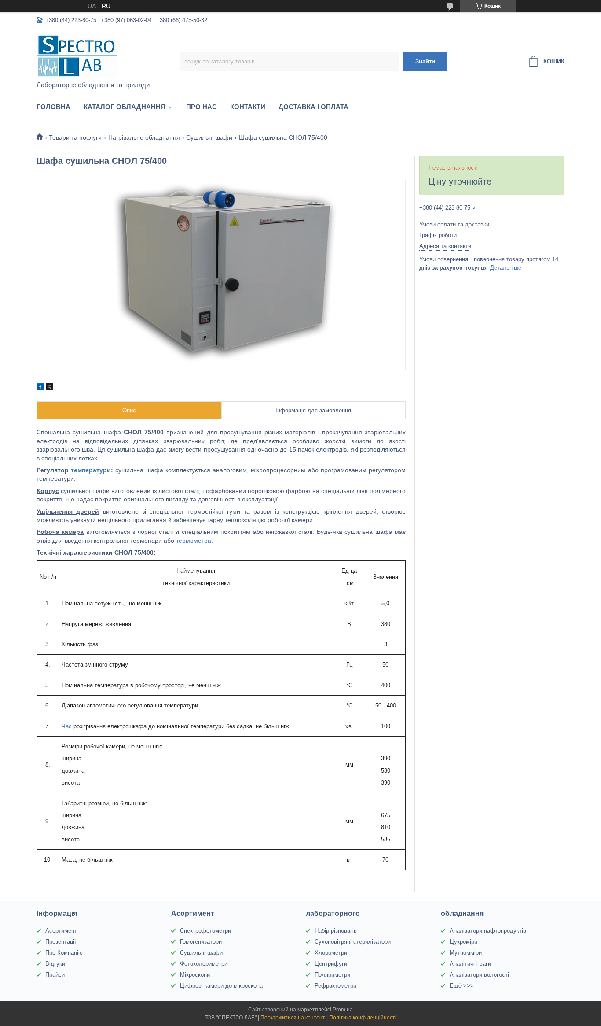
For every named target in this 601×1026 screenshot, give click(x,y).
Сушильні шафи (209, 137)
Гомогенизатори (201, 941)
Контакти (247, 107)
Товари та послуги (75, 137)
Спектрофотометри (205, 930)
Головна (53, 107)
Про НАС (201, 107)
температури (91, 470)
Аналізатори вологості (479, 974)
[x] (49, 388)
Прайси (55, 974)
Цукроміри (463, 941)
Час (67, 726)
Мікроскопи (195, 974)
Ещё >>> (462, 985)
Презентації (60, 941)
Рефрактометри (335, 985)
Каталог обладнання (124, 107)
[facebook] (40, 388)
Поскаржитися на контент (292, 1018)
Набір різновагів (336, 930)
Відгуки (55, 963)
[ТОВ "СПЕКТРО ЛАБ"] (108, 55)
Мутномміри (466, 952)
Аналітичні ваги (470, 963)
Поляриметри (332, 974)
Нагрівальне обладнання (144, 137)
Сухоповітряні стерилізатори (353, 941)
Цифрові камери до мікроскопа (221, 985)
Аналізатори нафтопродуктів (488, 930)
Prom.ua (343, 1010)
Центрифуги (331, 963)
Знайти (425, 61)
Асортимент (61, 930)
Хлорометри (331, 952)
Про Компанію (64, 952)
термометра (193, 540)
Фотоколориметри (203, 963)
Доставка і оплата (313, 107)
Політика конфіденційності (362, 1018)
